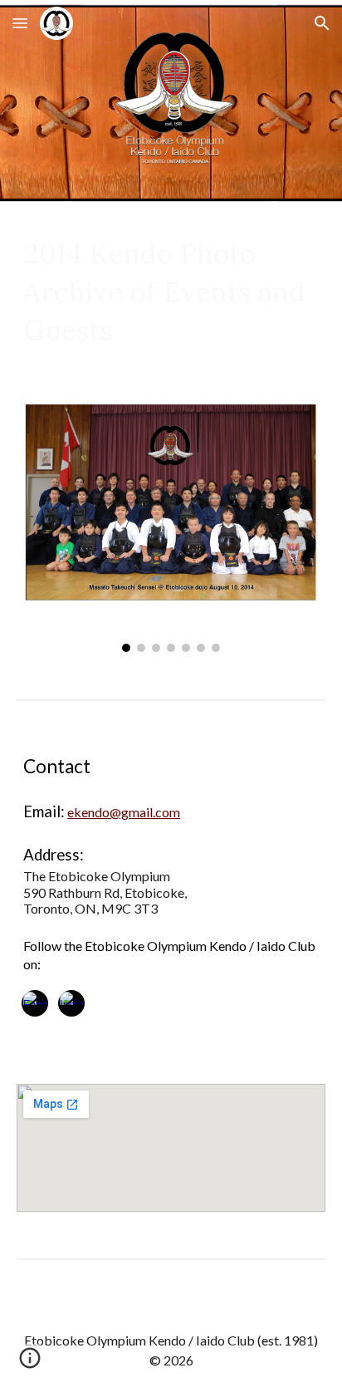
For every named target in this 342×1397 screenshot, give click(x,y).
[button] (20, 23)
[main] (171, 291)
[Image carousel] (171, 523)
